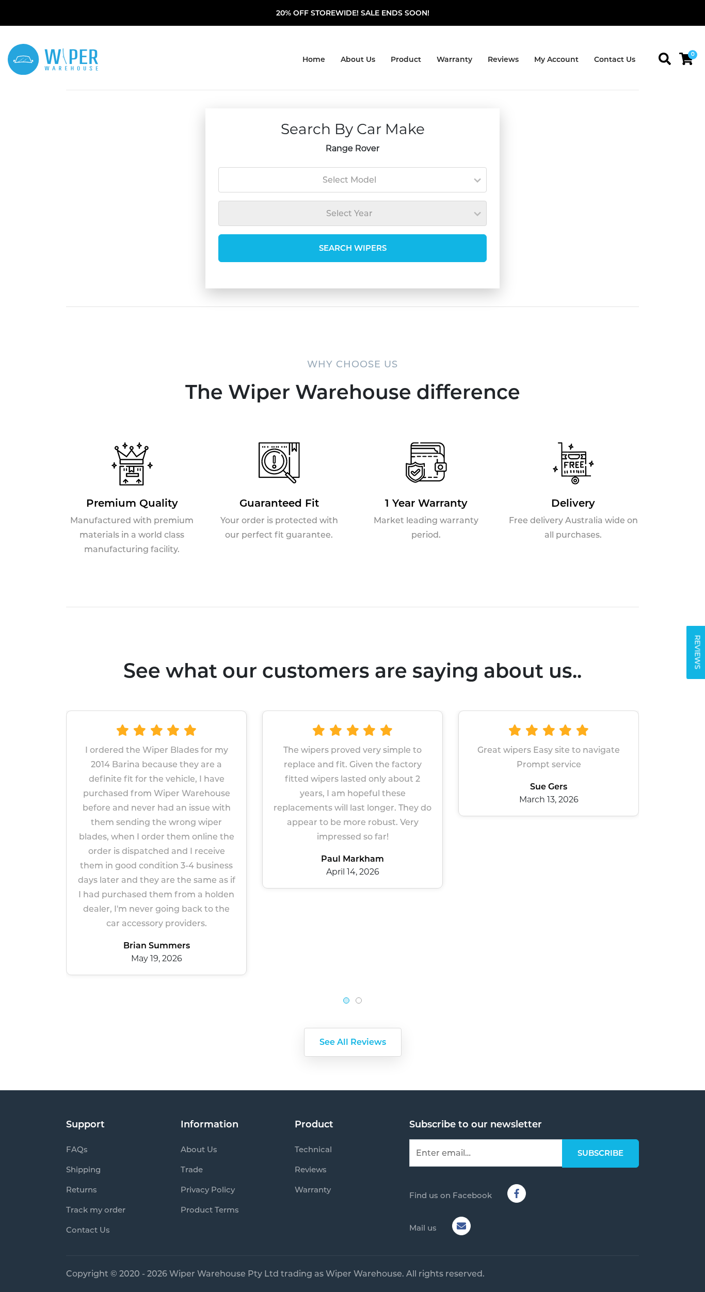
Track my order (95, 1210)
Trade (192, 1169)
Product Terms (210, 1210)
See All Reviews (352, 1042)
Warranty (454, 59)
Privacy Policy (208, 1189)
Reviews (503, 59)
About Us (358, 59)
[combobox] (352, 179)
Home (313, 59)
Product (406, 59)
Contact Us (614, 59)
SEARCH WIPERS (353, 248)
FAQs (77, 1149)
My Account (556, 59)
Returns (81, 1189)
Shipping (83, 1169)
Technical (313, 1149)
